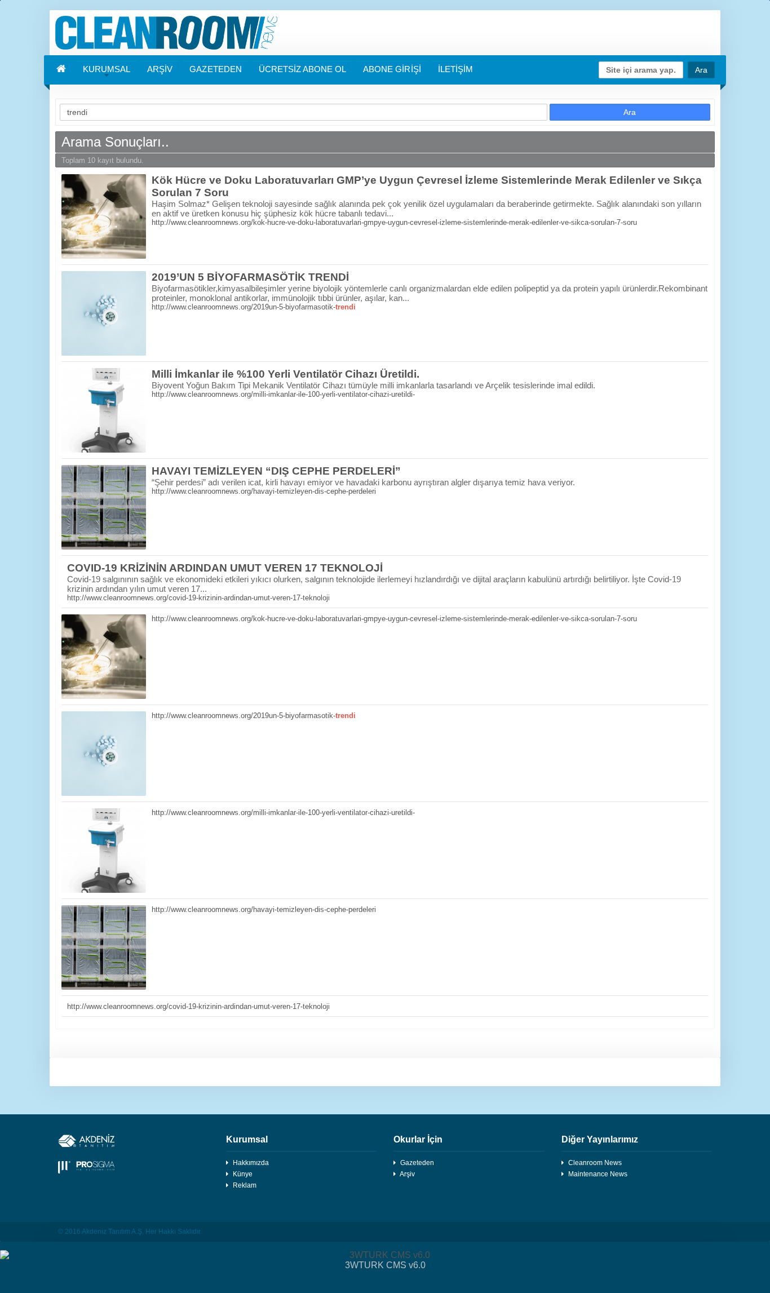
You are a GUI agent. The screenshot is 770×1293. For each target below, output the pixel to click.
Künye (243, 1174)
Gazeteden (417, 1163)
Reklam (244, 1185)
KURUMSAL (106, 69)
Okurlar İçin (417, 1139)
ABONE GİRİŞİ (392, 69)
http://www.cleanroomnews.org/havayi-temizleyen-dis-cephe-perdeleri (264, 491)
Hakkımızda (251, 1163)
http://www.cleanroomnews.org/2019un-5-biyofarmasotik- (254, 307)
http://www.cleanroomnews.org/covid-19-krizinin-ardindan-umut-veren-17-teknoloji (198, 598)
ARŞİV (159, 69)
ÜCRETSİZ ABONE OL (303, 69)
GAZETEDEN (215, 69)
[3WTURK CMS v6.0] (385, 1255)
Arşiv (407, 1174)
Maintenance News (597, 1174)
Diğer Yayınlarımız (599, 1139)
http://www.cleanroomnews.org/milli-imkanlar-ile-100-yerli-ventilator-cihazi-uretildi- (283, 394)
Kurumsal (247, 1139)
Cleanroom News (595, 1163)
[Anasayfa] (385, 33)
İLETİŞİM (455, 69)
